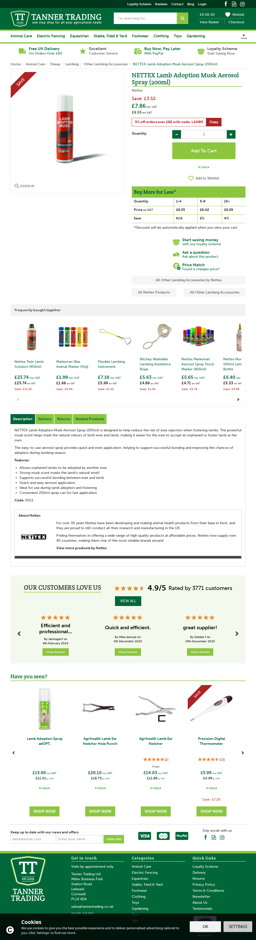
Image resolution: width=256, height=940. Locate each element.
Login (202, 4)
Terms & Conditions (208, 890)
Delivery (45, 419)
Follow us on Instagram (242, 4)
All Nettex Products (154, 292)
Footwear (139, 890)
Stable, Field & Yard (147, 884)
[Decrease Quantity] (176, 134)
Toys (135, 902)
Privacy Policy (203, 884)
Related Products (90, 419)
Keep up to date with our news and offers (44, 832)
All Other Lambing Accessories (214, 292)
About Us (199, 902)
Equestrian (140, 878)
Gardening (140, 908)
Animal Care (141, 866)
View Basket (209, 22)
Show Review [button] (55, 652)
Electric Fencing (145, 872)
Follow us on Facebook (226, 4)
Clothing (139, 896)
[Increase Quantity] (231, 134)
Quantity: (139, 133)
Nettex (137, 90)
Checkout (236, 22)
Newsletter (201, 896)
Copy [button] (214, 122)
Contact (177, 4)
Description (22, 419)
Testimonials (202, 908)
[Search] (182, 18)
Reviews (161, 4)
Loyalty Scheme (205, 866)
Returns (63, 419)
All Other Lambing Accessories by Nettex (189, 280)
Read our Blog (234, 4)
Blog (190, 4)
